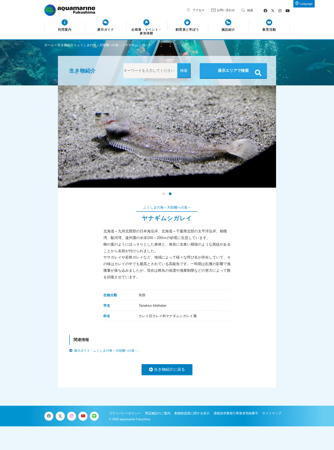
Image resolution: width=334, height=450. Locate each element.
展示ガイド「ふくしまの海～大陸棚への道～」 (107, 350)
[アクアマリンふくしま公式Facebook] (265, 11)
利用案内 (65, 29)
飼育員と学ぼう (187, 29)
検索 (250, 10)
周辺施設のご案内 (157, 413)
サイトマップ (271, 413)
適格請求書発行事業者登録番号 (236, 413)
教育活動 (269, 29)
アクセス (198, 10)
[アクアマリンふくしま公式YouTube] (288, 11)
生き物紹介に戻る (169, 369)
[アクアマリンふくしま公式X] (272, 11)
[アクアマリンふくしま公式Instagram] (280, 11)
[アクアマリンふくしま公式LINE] (94, 416)
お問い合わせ (226, 10)
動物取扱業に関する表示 (191, 413)
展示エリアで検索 (233, 70)
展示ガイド (105, 29)
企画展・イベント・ (146, 31)
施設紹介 (228, 29)
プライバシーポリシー (125, 413)
